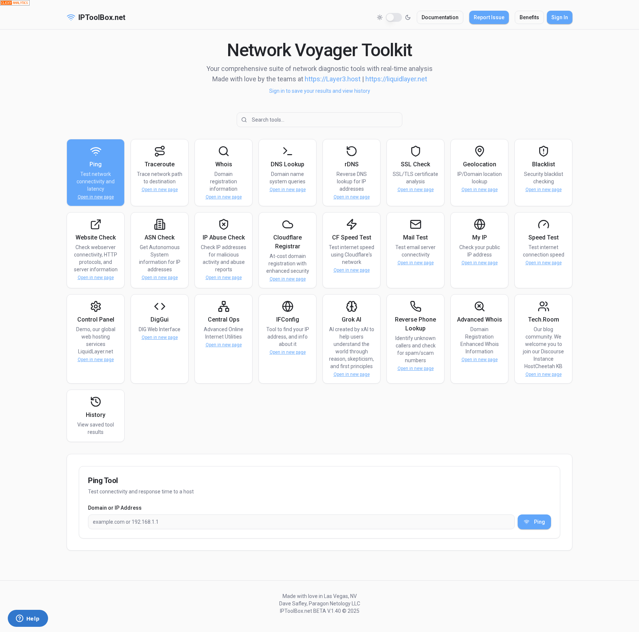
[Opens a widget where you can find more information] (27, 619)
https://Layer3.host (333, 79)
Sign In (559, 17)
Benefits (529, 17)
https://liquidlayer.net (396, 79)
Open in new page (96, 197)
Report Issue (489, 17)
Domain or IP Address (115, 508)
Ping (539, 522)
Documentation (440, 17)
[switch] (394, 17)
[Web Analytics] (319, 3)
